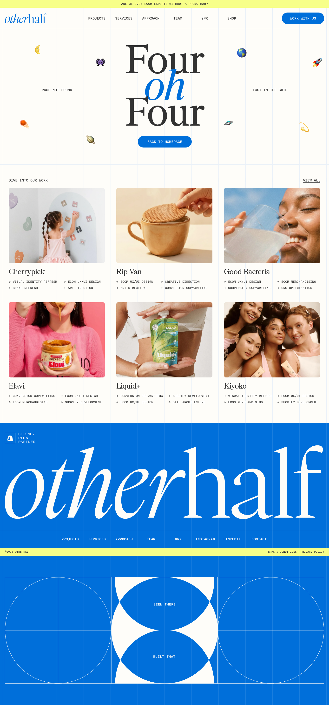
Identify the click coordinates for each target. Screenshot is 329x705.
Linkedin (232, 539)
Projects (70, 539)
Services (97, 539)
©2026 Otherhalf (17, 552)
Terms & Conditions (281, 552)
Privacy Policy (312, 552)
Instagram (205, 539)
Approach (124, 539)
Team (151, 539)
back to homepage (164, 141)
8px (178, 539)
